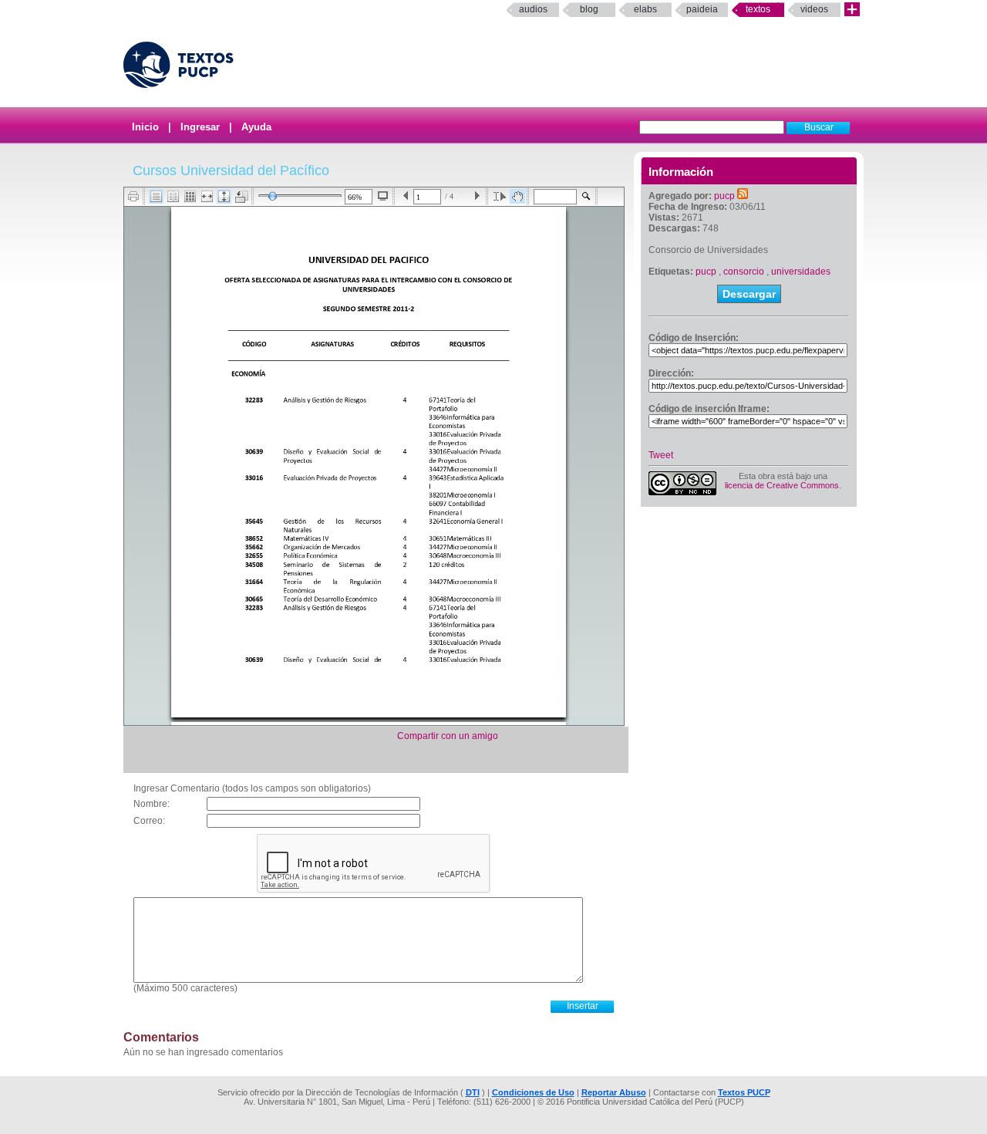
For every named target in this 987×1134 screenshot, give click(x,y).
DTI (473, 1092)
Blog (589, 9)
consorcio (743, 271)
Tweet (660, 455)
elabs (645, 9)
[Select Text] (499, 196)
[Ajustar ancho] (207, 196)
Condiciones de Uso (533, 1092)
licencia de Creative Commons (782, 485)
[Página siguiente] (477, 196)
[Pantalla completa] (383, 196)
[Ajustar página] (224, 196)
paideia (702, 9)
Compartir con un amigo (447, 736)
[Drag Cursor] (517, 196)
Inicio (145, 127)
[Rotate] (242, 196)
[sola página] (156, 196)
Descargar (749, 294)
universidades (800, 271)
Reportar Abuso (613, 1092)
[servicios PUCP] (852, 9)
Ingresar (200, 127)
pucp (724, 196)
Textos (758, 9)
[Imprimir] (133, 196)
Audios (533, 9)
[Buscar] (586, 196)
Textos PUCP (744, 1092)
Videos (814, 9)
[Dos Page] (173, 196)
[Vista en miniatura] (190, 196)
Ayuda (256, 127)
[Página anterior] (406, 196)
